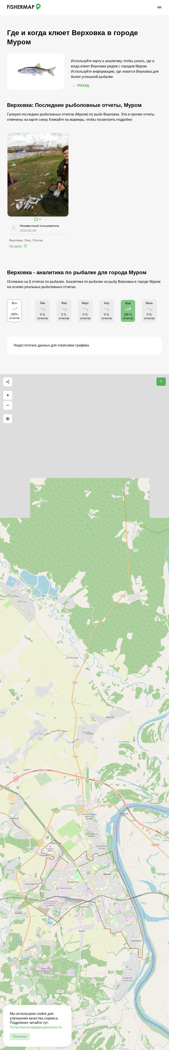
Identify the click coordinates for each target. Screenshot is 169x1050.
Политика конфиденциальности (36, 1027)
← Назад (80, 85)
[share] (7, 382)
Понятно (20, 1036)
